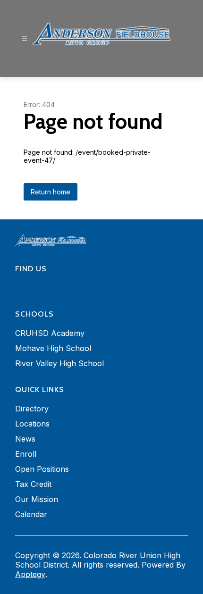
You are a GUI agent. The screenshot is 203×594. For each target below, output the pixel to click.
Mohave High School (53, 348)
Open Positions (42, 469)
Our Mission (36, 499)
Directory (32, 408)
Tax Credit (33, 484)
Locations (32, 423)
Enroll (25, 454)
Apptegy (30, 574)
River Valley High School (59, 363)
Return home (50, 192)
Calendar (31, 514)
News (25, 438)
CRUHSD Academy (50, 333)
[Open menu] (24, 38)
